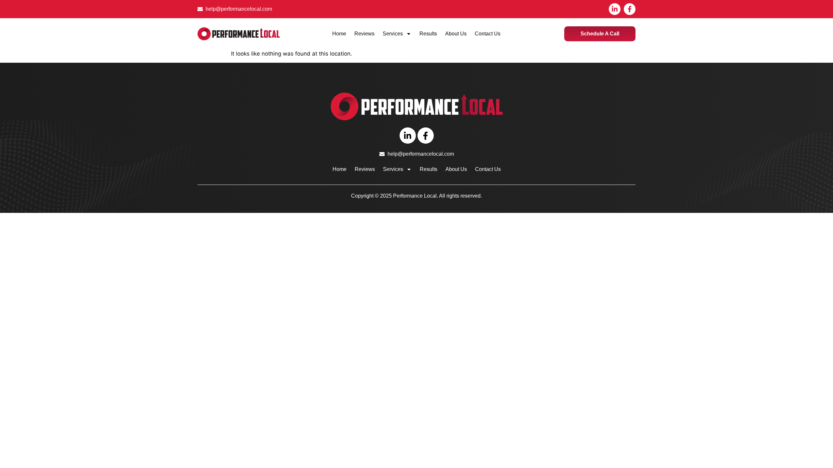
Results (428, 33)
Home (339, 33)
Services (393, 33)
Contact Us (487, 33)
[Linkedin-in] (615, 9)
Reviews (364, 33)
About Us (456, 33)
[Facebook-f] (629, 9)
